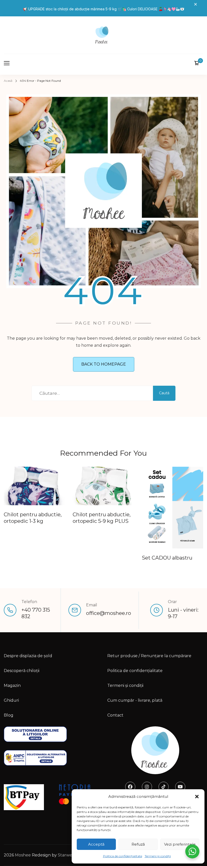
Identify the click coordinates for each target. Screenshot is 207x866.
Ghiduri (11, 700)
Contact (115, 715)
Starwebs (67, 855)
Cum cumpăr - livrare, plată (134, 700)
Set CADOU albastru (167, 558)
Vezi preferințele (180, 844)
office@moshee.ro (108, 613)
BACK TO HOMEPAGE (103, 364)
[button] (196, 796)
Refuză (138, 844)
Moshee (23, 855)
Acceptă (96, 844)
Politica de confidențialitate (122, 856)
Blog (8, 715)
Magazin (12, 685)
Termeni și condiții (158, 856)
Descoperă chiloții (21, 670)
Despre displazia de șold (28, 655)
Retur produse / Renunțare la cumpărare (149, 655)
